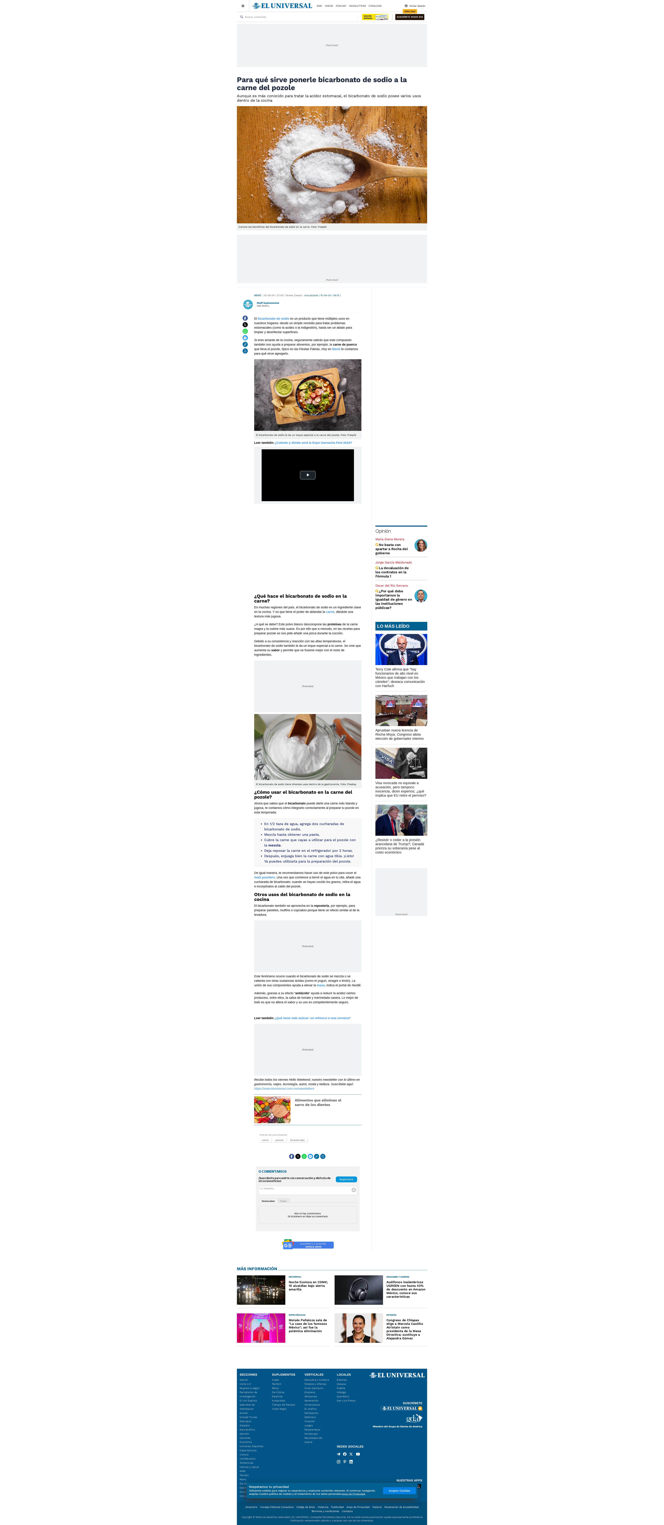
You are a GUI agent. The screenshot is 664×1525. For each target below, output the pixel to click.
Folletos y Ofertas (315, 1384)
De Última (278, 1392)
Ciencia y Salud (249, 1467)
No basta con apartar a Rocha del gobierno (391, 549)
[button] (409, 17)
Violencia (323, 1507)
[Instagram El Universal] (338, 1461)
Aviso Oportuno (314, 1388)
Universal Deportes (251, 1446)
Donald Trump (248, 1417)
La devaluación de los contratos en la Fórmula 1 (392, 572)
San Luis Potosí (346, 1400)
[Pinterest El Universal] (345, 1461)
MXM (319, 5)
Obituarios (311, 1396)
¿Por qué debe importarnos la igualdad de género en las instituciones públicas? (393, 599)
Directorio (251, 1507)
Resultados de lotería (313, 1439)
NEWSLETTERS (357, 5)
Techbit (244, 1475)
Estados (245, 1425)
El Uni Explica (248, 1400)
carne (265, 1140)
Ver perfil (263, 306)
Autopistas (278, 1400)
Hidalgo (341, 1392)
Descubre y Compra (317, 1379)
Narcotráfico (247, 1429)
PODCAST (341, 5)
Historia (377, 1507)
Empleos (310, 1392)
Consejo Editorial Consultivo (277, 1507)
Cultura (244, 1454)
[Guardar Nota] (245, 351)
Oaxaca (341, 1384)
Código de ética (305, 1507)
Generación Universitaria (312, 1402)
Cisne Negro (279, 1408)
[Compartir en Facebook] (245, 318)
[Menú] (243, 6)
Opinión (383, 531)
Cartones (245, 1437)
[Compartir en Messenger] (245, 337)
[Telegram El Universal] (338, 1454)
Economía (246, 1442)
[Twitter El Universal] (351, 1454)
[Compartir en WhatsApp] (245, 331)
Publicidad (337, 1507)
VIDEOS (329, 5)
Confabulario (247, 1458)
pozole (279, 1140)
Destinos (277, 1396)
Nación (244, 1379)
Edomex (342, 1379)
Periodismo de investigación (248, 1394)
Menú (257, 295)
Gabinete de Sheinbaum (247, 1406)
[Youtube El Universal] (358, 1454)
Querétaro (343, 1396)
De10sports (311, 1413)
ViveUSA (310, 1421)
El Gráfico (311, 1408)
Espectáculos (248, 1450)
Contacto (347, 1511)
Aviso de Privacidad (358, 1507)
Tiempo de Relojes (283, 1404)
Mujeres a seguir (250, 1388)
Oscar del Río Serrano (391, 585)
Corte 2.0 (245, 1384)
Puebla (341, 1388)
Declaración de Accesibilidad (401, 1507)
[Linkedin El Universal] (351, 1461)
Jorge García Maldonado (393, 562)
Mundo (244, 1413)
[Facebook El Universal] (345, 1454)
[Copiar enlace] (245, 344)
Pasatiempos (312, 1429)
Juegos (309, 1425)
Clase (275, 1379)
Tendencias (246, 1462)
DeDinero (310, 1417)
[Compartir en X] (245, 324)
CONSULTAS (375, 5)
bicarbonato (297, 1140)
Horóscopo (311, 1433)
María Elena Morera (389, 539)
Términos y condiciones (325, 1511)
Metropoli (245, 1421)
